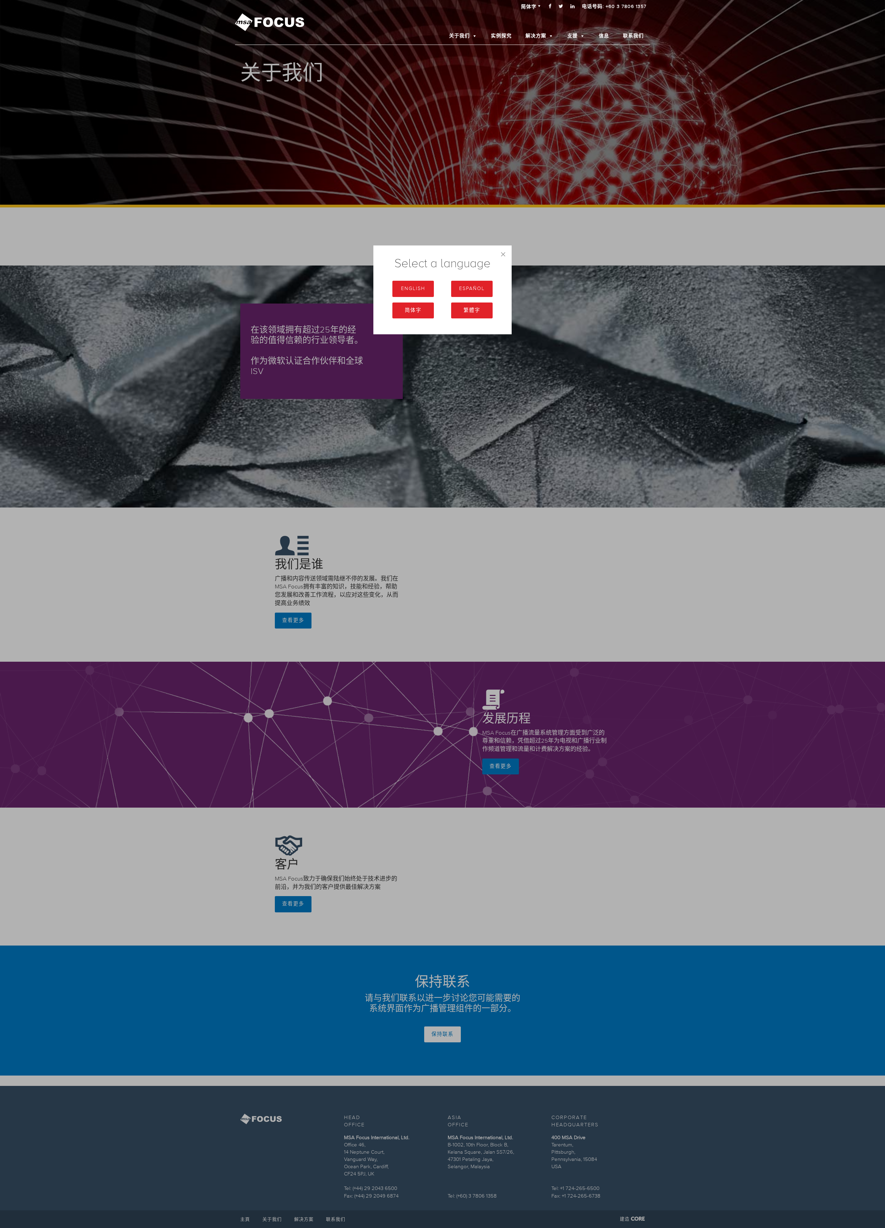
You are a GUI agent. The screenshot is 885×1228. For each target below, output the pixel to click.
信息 (604, 35)
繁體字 (472, 310)
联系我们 (633, 35)
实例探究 (501, 35)
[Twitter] (561, 6)
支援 (572, 35)
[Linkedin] (572, 6)
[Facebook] (550, 6)
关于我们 (459, 35)
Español (472, 288)
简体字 (413, 310)
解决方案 (535, 35)
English (413, 288)
